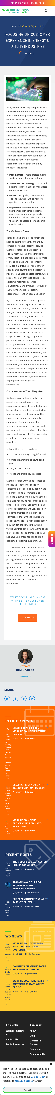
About (33, 1030)
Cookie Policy (38, 1076)
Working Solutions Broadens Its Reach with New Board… (27, 823)
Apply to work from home (26, 2)
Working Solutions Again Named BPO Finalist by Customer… (28, 946)
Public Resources (15, 1044)
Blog (32, 1035)
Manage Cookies (24, 1080)
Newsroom (35, 1049)
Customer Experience (31, 26)
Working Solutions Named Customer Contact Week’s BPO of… (28, 984)
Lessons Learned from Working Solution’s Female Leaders (29, 731)
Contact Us (12, 1039)
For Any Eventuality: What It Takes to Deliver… (30, 900)
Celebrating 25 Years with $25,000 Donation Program (29, 786)
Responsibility (37, 1054)
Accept (27, 1089)
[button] (51, 1064)
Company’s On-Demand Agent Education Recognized (29, 968)
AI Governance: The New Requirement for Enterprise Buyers (27, 885)
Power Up (27, 617)
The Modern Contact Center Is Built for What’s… (30, 863)
